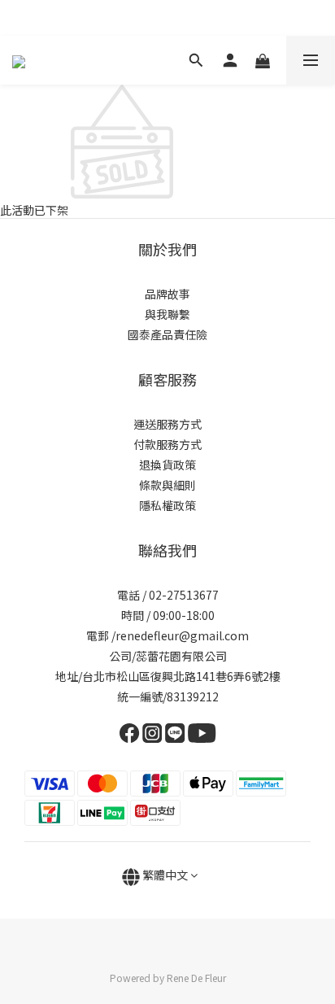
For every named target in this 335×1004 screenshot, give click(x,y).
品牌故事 (167, 294)
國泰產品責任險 (167, 334)
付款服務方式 (167, 444)
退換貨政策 (167, 464)
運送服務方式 (167, 424)
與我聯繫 (167, 314)
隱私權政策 (167, 505)
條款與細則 (167, 485)
